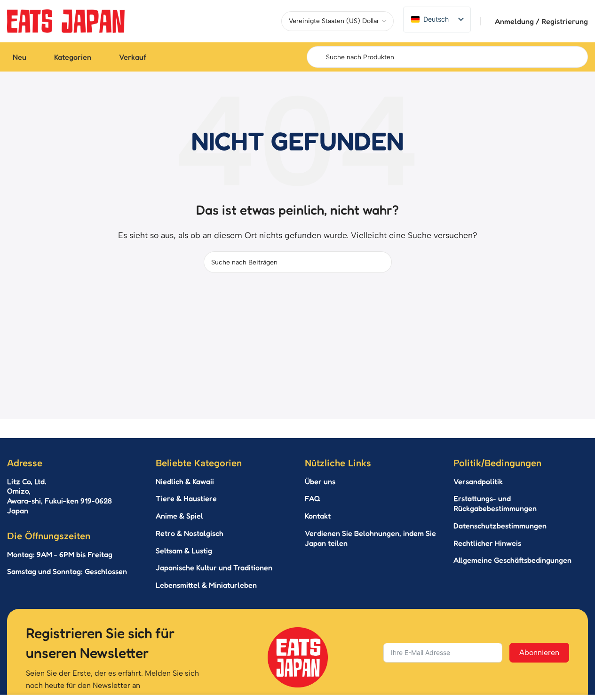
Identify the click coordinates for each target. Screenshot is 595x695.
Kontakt (318, 515)
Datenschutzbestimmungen (500, 525)
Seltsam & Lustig (184, 550)
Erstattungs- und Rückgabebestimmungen (495, 503)
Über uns (320, 481)
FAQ (312, 498)
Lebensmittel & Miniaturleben (206, 585)
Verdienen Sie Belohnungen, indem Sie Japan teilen (370, 538)
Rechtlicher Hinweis (487, 543)
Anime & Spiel (179, 515)
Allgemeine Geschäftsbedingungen (512, 560)
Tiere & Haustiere (186, 498)
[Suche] (381, 262)
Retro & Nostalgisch (189, 533)
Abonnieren (539, 652)
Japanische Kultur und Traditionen (214, 567)
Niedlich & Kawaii (185, 481)
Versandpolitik (478, 481)
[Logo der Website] (66, 20)
